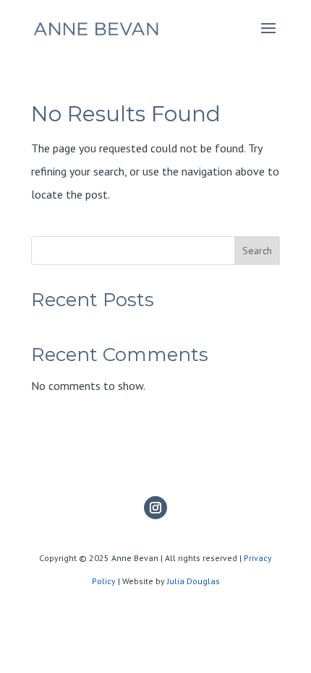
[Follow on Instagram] (155, 507)
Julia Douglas (193, 581)
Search (257, 250)
